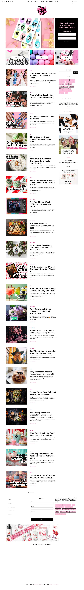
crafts (31, 472)
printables (61, 84)
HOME (27, 1)
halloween (32, 306)
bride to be (32, 327)
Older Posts (31, 492)
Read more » (33, 86)
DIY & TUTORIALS (34, 1)
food (31, 389)
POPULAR (68, 509)
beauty (31, 92)
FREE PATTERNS (49, 1)
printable (67, 511)
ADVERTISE (12, 510)
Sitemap (11, 514)
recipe (66, 84)
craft (66, 93)
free (60, 82)
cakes (31, 156)
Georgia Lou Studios (54, 584)
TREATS (42, 1)
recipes (63, 513)
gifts (67, 86)
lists (31, 70)
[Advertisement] (37, 564)
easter (60, 88)
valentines (58, 513)
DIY (30, 134)
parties (32, 430)
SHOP (56, 1)
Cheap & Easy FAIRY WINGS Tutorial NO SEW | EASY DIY (68, 152)
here (71, 105)
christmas (32, 199)
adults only (72, 511)
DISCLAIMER (12, 507)
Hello (68, 76)
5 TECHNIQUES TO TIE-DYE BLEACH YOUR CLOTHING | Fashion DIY (68, 130)
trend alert (61, 86)
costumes (32, 348)
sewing (67, 82)
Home (10, 499)
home (69, 88)
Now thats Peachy (38, 584)
